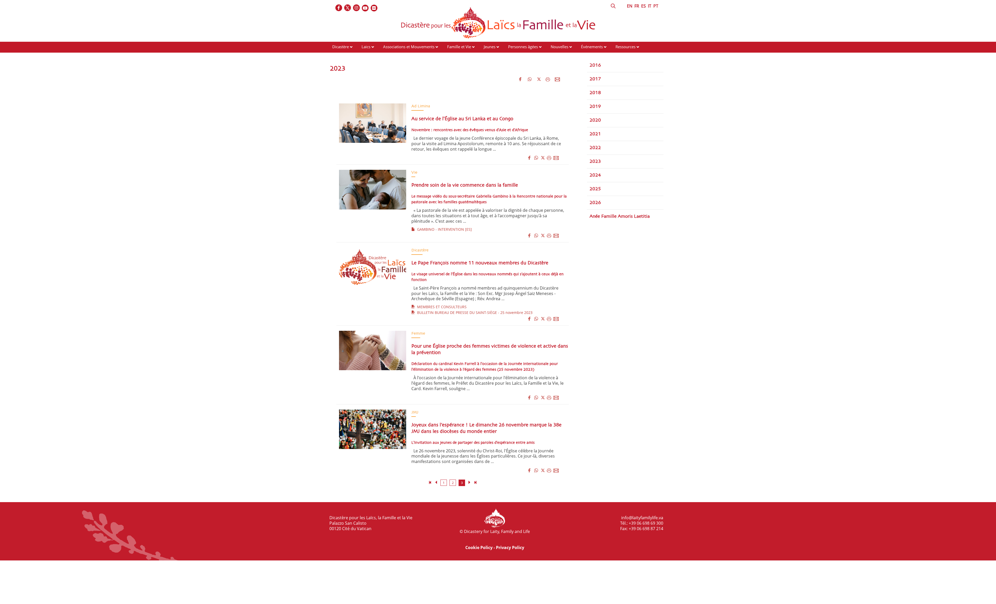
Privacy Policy (510, 547)
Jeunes (489, 46)
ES (643, 6)
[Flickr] (374, 8)
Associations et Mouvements (408, 46)
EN (629, 6)
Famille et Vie (459, 46)
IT (649, 6)
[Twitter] (347, 8)
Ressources (625, 46)
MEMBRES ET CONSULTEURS (441, 306)
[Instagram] (356, 8)
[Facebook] (339, 8)
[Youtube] (365, 8)
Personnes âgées (523, 46)
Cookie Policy (479, 547)
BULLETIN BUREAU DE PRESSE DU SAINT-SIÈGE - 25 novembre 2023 (473, 312)
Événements (592, 46)
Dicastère (340, 46)
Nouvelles (559, 46)
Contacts (340, 56)
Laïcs (366, 46)
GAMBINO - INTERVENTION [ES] (443, 229)
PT (655, 6)
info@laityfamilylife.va (642, 518)
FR (636, 6)
